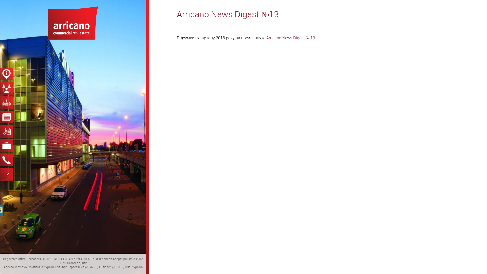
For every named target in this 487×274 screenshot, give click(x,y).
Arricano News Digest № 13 (290, 38)
